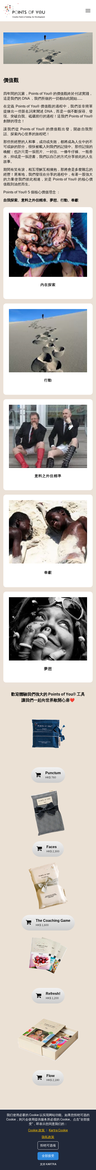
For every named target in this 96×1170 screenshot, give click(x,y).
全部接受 (48, 1156)
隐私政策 (48, 1137)
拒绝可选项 (48, 1145)
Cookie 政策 (36, 1130)
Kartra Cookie (58, 1130)
